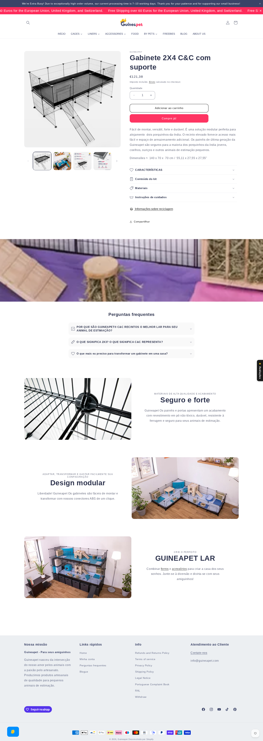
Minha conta (87, 659)
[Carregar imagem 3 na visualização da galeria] (82, 161)
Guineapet (123, 739)
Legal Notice (142, 677)
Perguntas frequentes (93, 665)
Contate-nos (199, 652)
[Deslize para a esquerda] (28, 161)
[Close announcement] (260, 3)
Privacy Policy (143, 665)
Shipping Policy (144, 671)
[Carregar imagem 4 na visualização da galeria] (102, 161)
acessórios (179, 568)
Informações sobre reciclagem (153, 208)
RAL (137, 690)
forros (165, 568)
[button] (28, 23)
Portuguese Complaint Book (152, 684)
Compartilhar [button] (142, 221)
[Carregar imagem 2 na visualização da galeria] (62, 161)
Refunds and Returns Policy (152, 652)
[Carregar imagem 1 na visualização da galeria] (42, 161)
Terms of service (145, 659)
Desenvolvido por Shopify (141, 739)
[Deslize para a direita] (117, 161)
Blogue (84, 671)
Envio (152, 82)
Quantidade (136, 88)
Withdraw (141, 696)
